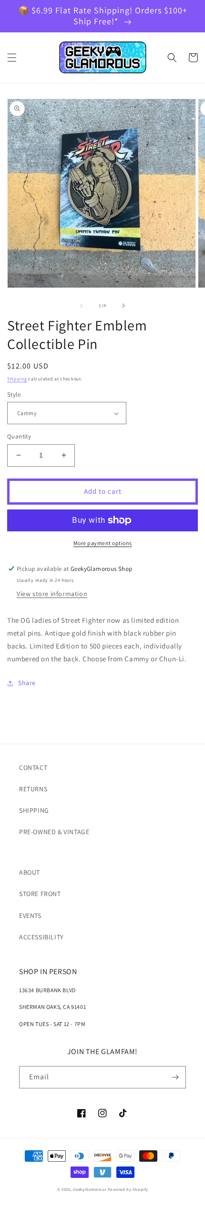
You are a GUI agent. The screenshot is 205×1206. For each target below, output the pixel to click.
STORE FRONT (40, 893)
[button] (11, 57)
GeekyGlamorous (89, 1189)
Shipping (17, 379)
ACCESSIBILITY (41, 937)
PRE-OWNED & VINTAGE (54, 831)
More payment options (102, 543)
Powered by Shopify (128, 1189)
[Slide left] (81, 305)
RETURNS (33, 789)
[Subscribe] (174, 1077)
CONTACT (33, 767)
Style (13, 394)
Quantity (19, 436)
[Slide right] (123, 305)
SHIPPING (34, 810)
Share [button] (27, 682)
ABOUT (29, 872)
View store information (52, 593)
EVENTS (30, 915)
